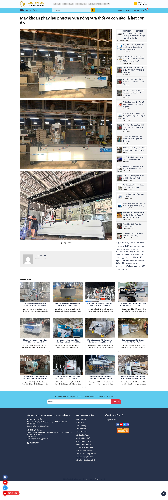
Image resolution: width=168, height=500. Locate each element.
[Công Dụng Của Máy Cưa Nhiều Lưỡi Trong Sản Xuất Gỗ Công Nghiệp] (120, 128)
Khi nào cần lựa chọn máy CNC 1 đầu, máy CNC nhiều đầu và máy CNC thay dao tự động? (134, 58)
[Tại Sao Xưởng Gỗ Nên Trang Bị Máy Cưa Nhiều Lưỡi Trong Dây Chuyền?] (120, 105)
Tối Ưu (140, 263)
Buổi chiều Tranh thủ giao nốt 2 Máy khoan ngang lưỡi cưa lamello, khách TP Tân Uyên (133, 305)
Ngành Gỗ (119, 261)
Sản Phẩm (57, 4)
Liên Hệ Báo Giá (81, 4)
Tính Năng (135, 263)
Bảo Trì (132, 243)
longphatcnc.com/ (40, 258)
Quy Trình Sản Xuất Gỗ (130, 261)
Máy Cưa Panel (81, 419)
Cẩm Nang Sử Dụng (95, 4)
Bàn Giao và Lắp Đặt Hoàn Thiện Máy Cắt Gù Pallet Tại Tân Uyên (35, 304)
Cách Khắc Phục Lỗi (132, 249)
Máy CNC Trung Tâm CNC (84, 451)
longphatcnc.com (89, 479)
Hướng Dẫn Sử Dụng (137, 254)
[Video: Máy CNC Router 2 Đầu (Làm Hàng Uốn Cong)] (120, 236)
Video (129, 266)
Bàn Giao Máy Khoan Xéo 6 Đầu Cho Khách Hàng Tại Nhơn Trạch (67, 304)
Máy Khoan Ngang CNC (84, 444)
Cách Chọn (140, 246)
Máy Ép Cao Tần (81, 432)
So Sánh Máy (120, 263)
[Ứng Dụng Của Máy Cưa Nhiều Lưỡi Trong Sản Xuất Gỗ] (120, 188)
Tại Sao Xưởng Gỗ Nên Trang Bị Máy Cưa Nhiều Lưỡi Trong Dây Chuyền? (133, 104)
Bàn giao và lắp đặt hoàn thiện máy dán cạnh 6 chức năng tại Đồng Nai (35, 377)
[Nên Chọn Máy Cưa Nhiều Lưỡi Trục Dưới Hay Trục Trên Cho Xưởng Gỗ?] (120, 93)
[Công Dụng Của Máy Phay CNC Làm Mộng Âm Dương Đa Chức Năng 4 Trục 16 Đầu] (120, 47)
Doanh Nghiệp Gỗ (120, 252)
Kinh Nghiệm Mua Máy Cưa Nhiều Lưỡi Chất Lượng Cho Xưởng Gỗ (132, 138)
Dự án (71, 4)
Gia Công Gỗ (130, 252)
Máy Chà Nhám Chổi (83, 438)
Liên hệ (119, 10)
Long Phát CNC (111, 420)
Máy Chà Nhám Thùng (83, 441)
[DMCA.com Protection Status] (123, 430)
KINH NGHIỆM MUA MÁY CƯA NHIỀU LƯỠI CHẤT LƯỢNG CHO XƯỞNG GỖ (133, 70)
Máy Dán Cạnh (81, 429)
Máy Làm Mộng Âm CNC (84, 457)
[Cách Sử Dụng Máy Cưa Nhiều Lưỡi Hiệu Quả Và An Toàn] (120, 178)
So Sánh (141, 261)
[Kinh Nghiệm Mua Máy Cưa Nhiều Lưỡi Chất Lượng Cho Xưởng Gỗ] (120, 139)
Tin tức (106, 4)
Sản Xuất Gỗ (129, 263)
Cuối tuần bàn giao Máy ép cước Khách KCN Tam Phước (133, 341)
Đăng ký (116, 402)
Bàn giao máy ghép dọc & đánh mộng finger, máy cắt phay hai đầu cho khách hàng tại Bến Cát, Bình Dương (68, 341)
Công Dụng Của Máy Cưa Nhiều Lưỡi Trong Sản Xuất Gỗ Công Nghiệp (133, 127)
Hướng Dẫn (140, 252)
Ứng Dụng (124, 269)
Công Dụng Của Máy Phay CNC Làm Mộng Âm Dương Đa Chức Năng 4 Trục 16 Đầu (133, 47)
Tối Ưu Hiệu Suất (120, 267)
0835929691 (33, 424)
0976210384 (33, 437)
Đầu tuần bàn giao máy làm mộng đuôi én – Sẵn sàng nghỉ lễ (35, 341)
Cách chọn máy (120, 249)
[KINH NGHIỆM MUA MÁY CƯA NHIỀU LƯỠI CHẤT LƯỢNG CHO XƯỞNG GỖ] (120, 70)
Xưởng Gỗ (139, 266)
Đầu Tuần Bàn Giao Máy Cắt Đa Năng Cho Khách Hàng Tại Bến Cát (100, 304)
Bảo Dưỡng (125, 243)
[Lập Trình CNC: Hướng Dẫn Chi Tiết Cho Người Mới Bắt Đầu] (120, 160)
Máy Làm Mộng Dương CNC (85, 460)
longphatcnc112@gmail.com (40, 426)
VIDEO (65, 4)
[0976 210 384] (5, 493)
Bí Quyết (118, 243)
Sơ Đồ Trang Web (138, 10)
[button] (36, 10)
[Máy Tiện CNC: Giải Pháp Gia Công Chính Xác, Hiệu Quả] (120, 169)
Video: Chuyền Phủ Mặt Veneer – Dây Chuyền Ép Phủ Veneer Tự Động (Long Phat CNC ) (134, 215)
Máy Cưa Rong (81, 426)
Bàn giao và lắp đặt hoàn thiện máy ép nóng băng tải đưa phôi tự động (133, 377)
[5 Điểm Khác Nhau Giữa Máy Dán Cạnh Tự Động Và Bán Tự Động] (120, 206)
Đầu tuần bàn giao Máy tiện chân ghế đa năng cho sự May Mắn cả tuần (100, 341)
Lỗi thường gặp (120, 258)
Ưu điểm (118, 269)
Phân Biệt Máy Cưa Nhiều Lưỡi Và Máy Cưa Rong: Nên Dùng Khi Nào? (134, 116)
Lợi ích (128, 258)
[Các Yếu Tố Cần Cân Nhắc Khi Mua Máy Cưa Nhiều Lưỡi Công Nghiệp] (120, 82)
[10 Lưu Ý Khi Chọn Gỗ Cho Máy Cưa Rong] (120, 197)
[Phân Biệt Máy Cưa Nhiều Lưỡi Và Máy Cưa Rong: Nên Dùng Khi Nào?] (120, 116)
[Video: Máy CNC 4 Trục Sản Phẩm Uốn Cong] (120, 227)
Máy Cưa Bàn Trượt (82, 435)
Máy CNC (137, 257)
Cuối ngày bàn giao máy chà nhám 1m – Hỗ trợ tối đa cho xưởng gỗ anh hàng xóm (67, 378)
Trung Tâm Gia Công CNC (84, 447)
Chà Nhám (140, 243)
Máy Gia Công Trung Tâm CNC (86, 454)
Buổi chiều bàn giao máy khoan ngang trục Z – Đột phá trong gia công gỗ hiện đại (100, 378)
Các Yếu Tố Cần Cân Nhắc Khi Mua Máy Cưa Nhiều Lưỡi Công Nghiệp (133, 81)
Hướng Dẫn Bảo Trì (123, 254)
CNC (126, 246)
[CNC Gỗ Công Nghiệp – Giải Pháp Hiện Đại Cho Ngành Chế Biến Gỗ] (120, 151)
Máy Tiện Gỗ (80, 422)
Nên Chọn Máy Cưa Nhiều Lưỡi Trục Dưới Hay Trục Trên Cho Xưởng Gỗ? (133, 93)
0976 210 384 (142, 4)
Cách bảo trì (133, 246)
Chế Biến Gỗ (119, 246)
